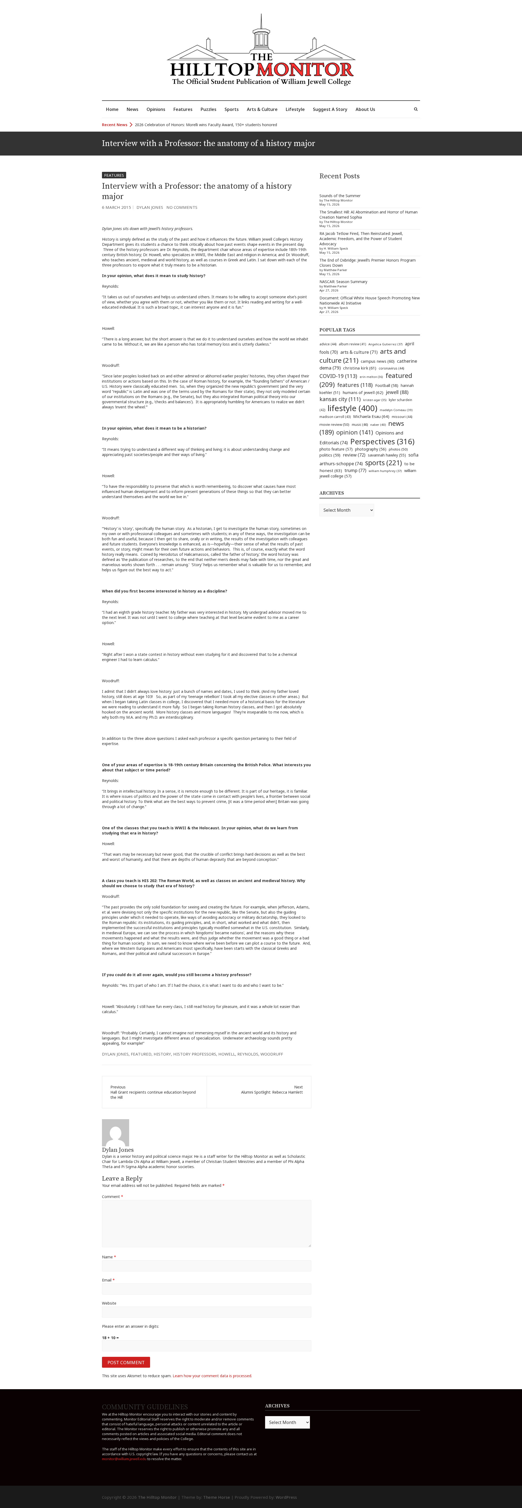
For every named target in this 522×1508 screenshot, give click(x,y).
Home (112, 109)
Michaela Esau (371, 416)
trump (355, 470)
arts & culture (359, 352)
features (355, 385)
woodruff (271, 1054)
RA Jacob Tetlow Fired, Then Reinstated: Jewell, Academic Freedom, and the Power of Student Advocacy (361, 238)
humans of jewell (363, 392)
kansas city (340, 399)
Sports (232, 109)
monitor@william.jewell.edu (124, 1458)
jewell (397, 392)
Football (386, 385)
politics (329, 455)
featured (141, 1054)
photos (398, 449)
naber (378, 425)
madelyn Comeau (396, 410)
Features (182, 109)
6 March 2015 (116, 207)
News (132, 109)
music (360, 424)
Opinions (156, 109)
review (354, 455)
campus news (377, 361)
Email (108, 1280)
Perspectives (382, 441)
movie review (334, 424)
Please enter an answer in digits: (130, 1326)
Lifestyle (295, 109)
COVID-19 (338, 376)
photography (370, 449)
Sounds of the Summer (340, 195)
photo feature (336, 449)
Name (109, 1256)
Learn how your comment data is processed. (212, 1375)
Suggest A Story (330, 109)
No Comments (181, 207)
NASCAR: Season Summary (343, 281)
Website (109, 1303)
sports (383, 462)
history (162, 1054)
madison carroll (335, 416)
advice (327, 344)
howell (226, 1054)
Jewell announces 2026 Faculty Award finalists (175, 124)
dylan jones (115, 1054)
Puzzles (208, 109)
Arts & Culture (262, 109)
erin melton (371, 377)
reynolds (247, 1054)
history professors (194, 1054)
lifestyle (352, 408)
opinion (354, 432)
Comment (112, 1196)
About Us (365, 109)
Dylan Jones (149, 207)
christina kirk (359, 368)
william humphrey (385, 471)
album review (352, 344)
